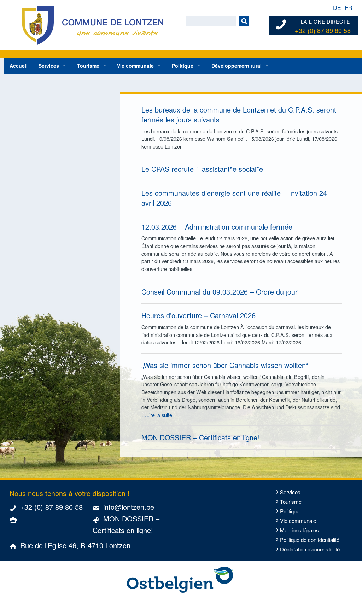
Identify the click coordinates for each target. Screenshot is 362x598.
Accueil (19, 65)
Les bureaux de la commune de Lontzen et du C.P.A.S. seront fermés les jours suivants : (238, 114)
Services (49, 65)
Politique (182, 65)
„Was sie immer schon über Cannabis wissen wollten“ (224, 365)
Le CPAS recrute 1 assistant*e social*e (202, 169)
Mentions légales (299, 530)
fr (348, 8)
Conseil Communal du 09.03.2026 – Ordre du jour (219, 291)
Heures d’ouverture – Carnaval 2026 (198, 315)
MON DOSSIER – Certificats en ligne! (200, 437)
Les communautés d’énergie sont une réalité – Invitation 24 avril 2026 (234, 198)
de (337, 8)
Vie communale (135, 65)
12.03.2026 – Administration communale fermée (216, 227)
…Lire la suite (156, 414)
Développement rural (236, 65)
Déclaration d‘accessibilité (310, 549)
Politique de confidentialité (309, 539)
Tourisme (88, 65)
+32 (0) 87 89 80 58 (323, 31)
